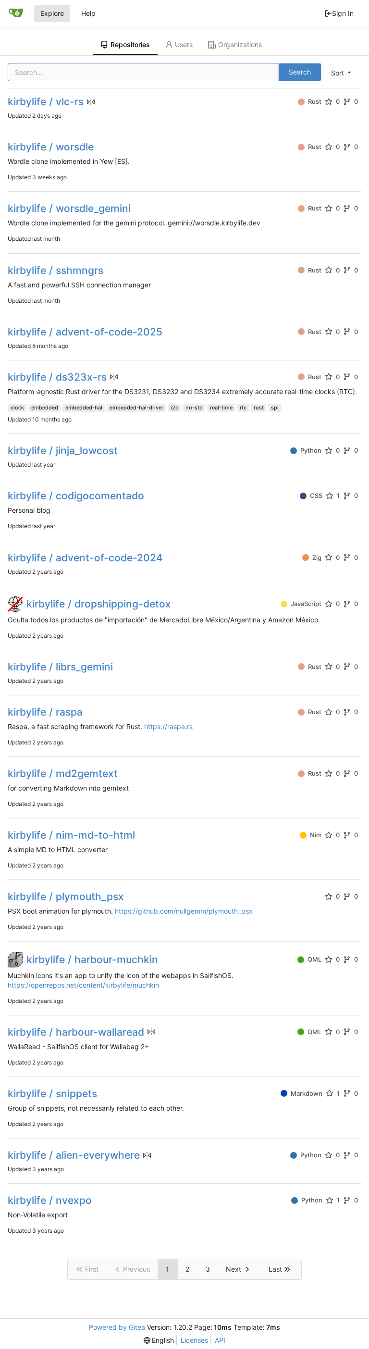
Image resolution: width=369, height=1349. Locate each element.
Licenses (194, 1340)
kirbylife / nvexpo (50, 1200)
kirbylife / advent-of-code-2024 (85, 558)
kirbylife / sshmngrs (55, 270)
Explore (52, 13)
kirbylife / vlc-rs (46, 102)
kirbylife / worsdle (51, 147)
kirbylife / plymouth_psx (66, 897)
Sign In (343, 13)
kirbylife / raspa (45, 712)
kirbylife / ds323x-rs (57, 377)
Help (88, 13)
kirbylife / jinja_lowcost (63, 451)
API (220, 1340)
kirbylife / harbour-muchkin (92, 959)
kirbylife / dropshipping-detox (98, 604)
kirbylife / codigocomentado (76, 496)
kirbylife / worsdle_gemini (69, 208)
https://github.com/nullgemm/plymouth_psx (184, 911)
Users (184, 44)
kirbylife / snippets (52, 1094)
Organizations (240, 44)
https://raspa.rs (168, 726)
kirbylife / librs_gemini (60, 667)
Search (300, 72)
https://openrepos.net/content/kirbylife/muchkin (83, 985)
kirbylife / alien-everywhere (74, 1155)
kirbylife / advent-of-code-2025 (85, 332)
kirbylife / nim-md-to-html (71, 835)
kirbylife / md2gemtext (63, 773)
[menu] (342, 72)
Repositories (130, 44)
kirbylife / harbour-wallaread (76, 1032)
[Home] (16, 13)
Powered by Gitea (117, 1327)
